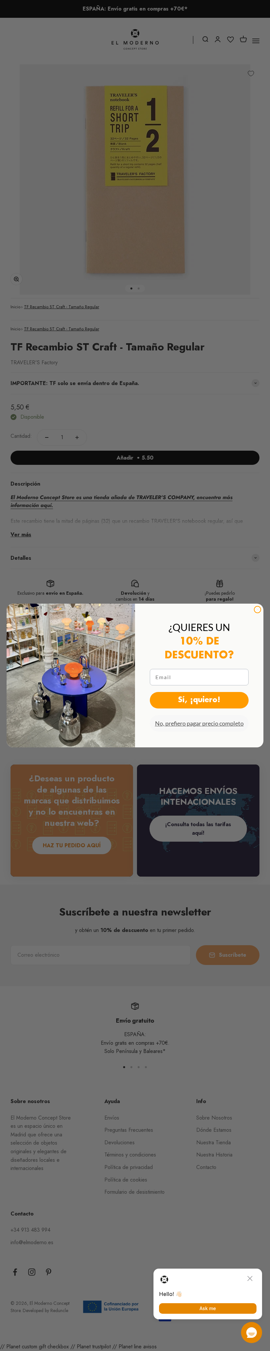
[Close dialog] (257, 609)
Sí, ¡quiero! (199, 700)
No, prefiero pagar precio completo (199, 723)
